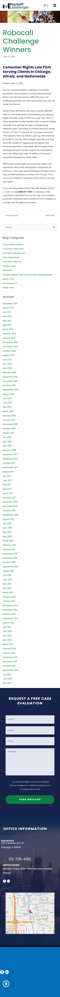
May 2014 (7, 635)
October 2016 (9, 510)
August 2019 (8, 394)
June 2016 (7, 528)
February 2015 (9, 597)
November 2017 (10, 459)
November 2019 (10, 381)
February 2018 (9, 450)
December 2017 (10, 454)
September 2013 (10, 670)
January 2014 (9, 653)
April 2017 (7, 489)
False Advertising (11, 257)
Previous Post (10, 215)
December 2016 (10, 502)
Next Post (51, 215)
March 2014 (8, 644)
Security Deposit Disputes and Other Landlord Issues (27, 274)
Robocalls (7, 270)
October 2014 (9, 614)
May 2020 (7, 364)
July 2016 (7, 523)
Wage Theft (8, 287)
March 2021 (8, 329)
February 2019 (9, 415)
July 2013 (7, 674)
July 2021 (7, 312)
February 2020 (9, 372)
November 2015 (10, 558)
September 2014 (10, 618)
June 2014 (7, 631)
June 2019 (7, 402)
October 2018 (9, 428)
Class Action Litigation (13, 244)
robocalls (12, 97)
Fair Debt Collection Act (14, 253)
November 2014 (10, 610)
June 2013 (7, 678)
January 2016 (9, 549)
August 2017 (8, 471)
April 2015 (7, 588)
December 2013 (10, 657)
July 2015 (7, 575)
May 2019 (7, 407)
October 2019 (9, 385)
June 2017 (7, 480)
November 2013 (10, 661)
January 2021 (9, 338)
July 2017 (7, 476)
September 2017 (10, 467)
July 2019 (7, 398)
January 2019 (9, 420)
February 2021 (9, 333)
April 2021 (7, 325)
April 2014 (7, 640)
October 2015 (9, 562)
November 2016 (10, 506)
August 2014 (8, 622)
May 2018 (7, 441)
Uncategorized (10, 283)
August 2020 (9, 355)
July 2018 (7, 437)
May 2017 (7, 484)
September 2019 (10, 389)
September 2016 (10, 515)
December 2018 (10, 424)
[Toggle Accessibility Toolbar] (6, 983)
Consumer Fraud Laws (13, 248)
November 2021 (10, 303)
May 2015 (7, 584)
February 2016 (9, 545)
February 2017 (9, 497)
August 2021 (8, 307)
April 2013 (7, 683)
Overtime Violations (12, 261)
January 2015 (9, 601)
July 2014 (7, 627)
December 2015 (10, 553)
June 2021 (7, 316)
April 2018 (7, 446)
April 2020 (7, 368)
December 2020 (10, 342)
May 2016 (7, 532)
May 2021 (7, 321)
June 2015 (7, 579)
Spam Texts (8, 279)
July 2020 (7, 359)
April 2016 (7, 536)
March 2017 (8, 493)
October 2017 (9, 463)
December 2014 (10, 605)
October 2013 (9, 666)
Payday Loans (9, 266)
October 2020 (9, 351)
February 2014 (9, 648)
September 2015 (10, 566)
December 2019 (10, 377)
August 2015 (8, 571)
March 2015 (8, 592)
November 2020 (10, 346)
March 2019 (8, 411)
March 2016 (8, 540)
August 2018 (8, 433)
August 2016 (8, 519)
